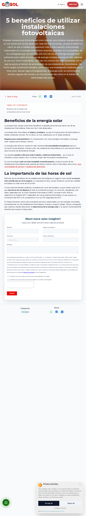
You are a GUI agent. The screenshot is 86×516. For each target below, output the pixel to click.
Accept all (49, 503)
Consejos (25, 312)
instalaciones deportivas (35, 167)
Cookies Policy (59, 511)
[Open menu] (81, 4)
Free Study (73, 4)
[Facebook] (45, 96)
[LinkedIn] (50, 96)
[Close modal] (80, 484)
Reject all (71, 503)
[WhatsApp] (40, 96)
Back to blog (12, 97)
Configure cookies (60, 508)
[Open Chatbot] (6, 502)
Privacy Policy (47, 511)
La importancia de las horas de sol (18, 112)
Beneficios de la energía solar (17, 109)
